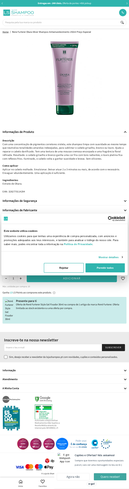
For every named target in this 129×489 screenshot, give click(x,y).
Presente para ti (26, 301)
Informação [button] (9, 370)
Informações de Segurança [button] (20, 201)
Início (20, 486)
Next (127, 3)
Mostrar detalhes (109, 257)
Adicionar (71, 278)
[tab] (64, 132)
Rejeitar (63, 267)
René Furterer (105, 304)
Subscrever (113, 347)
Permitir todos (105, 267)
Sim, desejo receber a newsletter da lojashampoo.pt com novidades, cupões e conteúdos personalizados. (63, 357)
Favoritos (43, 486)
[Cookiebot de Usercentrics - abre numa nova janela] (110, 218)
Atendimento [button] (10, 379)
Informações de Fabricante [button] (20, 210)
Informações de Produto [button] (18, 132)
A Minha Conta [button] (11, 388)
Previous (2, 3)
